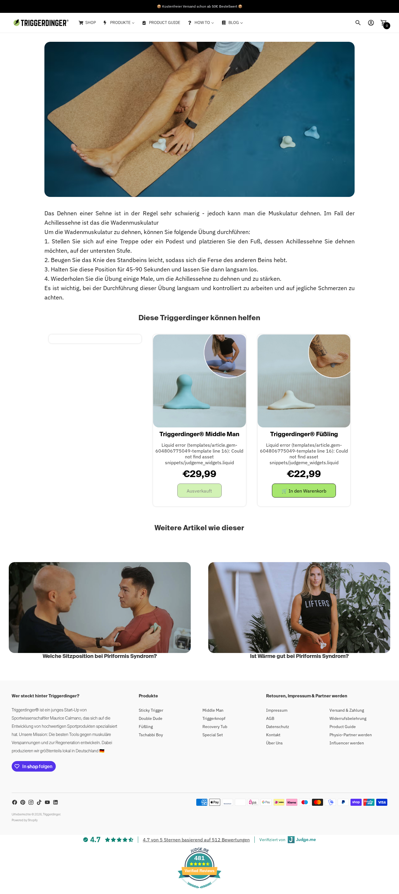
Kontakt (273, 734)
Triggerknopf (213, 718)
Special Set (212, 734)
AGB (270, 718)
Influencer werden (346, 743)
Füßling (146, 726)
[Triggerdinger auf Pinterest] (23, 802)
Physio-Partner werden (350, 734)
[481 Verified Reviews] (199, 891)
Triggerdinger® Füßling (304, 435)
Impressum (276, 710)
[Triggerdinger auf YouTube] (47, 802)
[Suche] (358, 22)
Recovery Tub (214, 726)
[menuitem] (86, 22)
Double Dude (150, 718)
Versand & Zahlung (346, 710)
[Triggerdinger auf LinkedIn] (55, 802)
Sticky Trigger (151, 710)
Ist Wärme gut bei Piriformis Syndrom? (299, 656)
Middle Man (212, 710)
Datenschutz (277, 726)
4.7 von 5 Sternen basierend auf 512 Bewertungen (196, 840)
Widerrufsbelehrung (347, 718)
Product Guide (342, 726)
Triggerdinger (51, 814)
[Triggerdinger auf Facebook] (15, 802)
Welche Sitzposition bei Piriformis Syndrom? (100, 656)
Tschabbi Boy (151, 734)
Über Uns (274, 743)
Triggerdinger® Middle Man (199, 435)
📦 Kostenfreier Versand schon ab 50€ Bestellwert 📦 (199, 6)
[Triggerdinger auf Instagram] (31, 802)
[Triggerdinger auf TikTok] (39, 802)
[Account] (371, 22)
